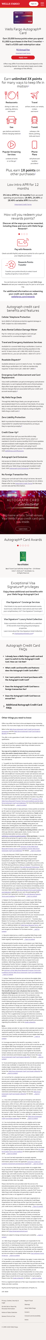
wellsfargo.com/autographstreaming (14, 836)
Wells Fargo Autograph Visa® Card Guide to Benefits (24, 1071)
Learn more (23, 529)
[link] (11, 4)
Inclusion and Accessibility (32, 1316)
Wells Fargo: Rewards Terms (29, 925)
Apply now (23, 57)
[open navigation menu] (41, 4)
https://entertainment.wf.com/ (18, 1231)
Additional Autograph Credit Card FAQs (24, 706)
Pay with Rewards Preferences (29, 867)
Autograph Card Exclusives (19, 468)
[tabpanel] (23, 563)
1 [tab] (19, 234)
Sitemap (27, 1304)
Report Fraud (29, 1300)
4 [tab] (27, 234)
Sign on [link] (33, 4)
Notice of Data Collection (9, 1312)
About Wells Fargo (30, 1308)
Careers (27, 1312)
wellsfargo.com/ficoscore (14, 451)
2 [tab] (21, 234)
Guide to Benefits (30, 1022)
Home (26, 1320)
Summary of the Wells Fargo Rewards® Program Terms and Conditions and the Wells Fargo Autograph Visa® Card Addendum (22, 801)
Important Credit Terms (23, 483)
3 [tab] (24, 234)
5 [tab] (28, 545)
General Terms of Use (8, 1316)
